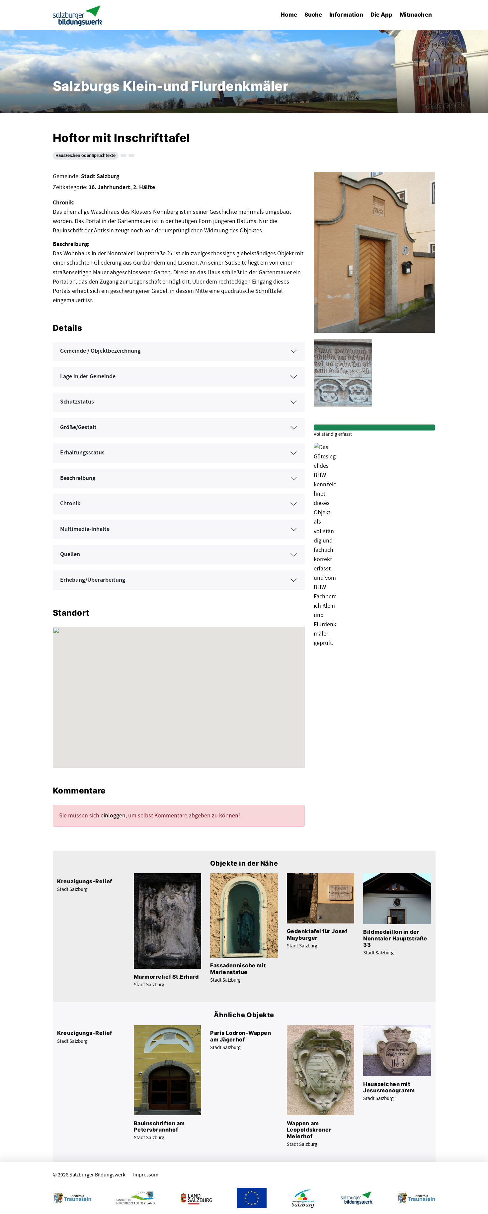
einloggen (113, 815)
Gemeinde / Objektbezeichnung (100, 351)
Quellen (70, 554)
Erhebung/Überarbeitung (92, 580)
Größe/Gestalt (78, 427)
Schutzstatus (77, 402)
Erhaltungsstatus (82, 453)
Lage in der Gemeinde (88, 377)
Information (346, 14)
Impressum (145, 1174)
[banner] (78, 15)
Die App (381, 14)
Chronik (70, 504)
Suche (313, 14)
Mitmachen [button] (416, 14)
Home (289, 14)
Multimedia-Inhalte (85, 529)
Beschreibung (77, 478)
